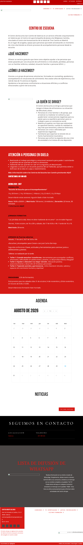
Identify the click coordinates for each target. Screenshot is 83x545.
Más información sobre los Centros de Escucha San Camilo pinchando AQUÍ (39, 173)
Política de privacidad (64, 543)
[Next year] (56, 311)
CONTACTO (80, 3)
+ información (16, 206)
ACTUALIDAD (72, 1)
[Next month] (53, 311)
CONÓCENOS (46, 8)
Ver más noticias (66, 409)
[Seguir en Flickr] (48, 1)
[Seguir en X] (38, 1)
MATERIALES (79, 1)
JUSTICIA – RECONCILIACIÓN (73, 8)
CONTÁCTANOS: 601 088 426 (17, 176)
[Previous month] (47, 311)
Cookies (80, 543)
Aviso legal (74, 543)
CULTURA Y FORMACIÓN (74, 15)
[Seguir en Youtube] (45, 1)
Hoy (50, 311)
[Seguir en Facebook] (34, 1)
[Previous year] (44, 311)
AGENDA (65, 1)
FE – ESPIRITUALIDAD (58, 8)
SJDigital (12, 543)
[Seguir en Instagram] (41, 1)
